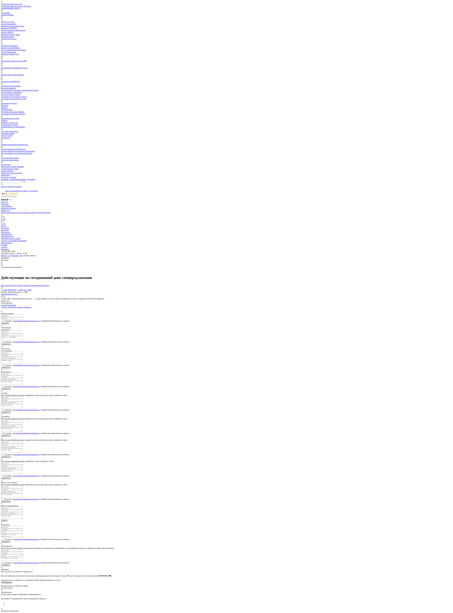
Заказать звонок (29, 256)
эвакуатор (11, 187)
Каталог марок (17, 285)
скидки (4, 187)
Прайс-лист (5, 210)
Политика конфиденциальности (36, 285)
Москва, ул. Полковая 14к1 (12, 256)
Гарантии (5, 204)
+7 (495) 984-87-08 (8, 290)
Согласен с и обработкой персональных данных (36, 321)
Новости (4, 202)
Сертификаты (6, 206)
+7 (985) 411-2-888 (24, 290)
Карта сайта (5, 285)
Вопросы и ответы (8, 208)
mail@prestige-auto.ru (9, 294)
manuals (19, 187)
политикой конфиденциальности (26, 321)
